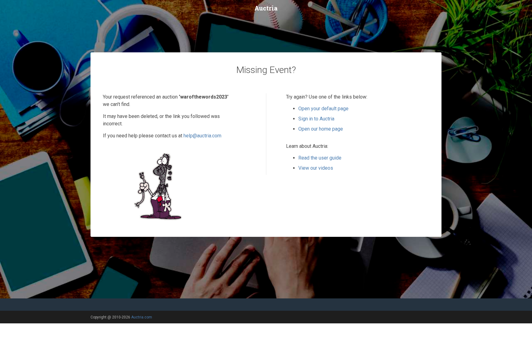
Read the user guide (319, 158)
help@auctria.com (202, 136)
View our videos (315, 168)
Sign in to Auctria (316, 119)
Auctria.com (141, 317)
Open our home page (320, 129)
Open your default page (323, 108)
